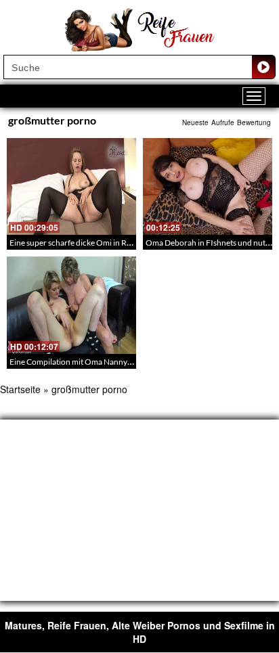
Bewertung (254, 122)
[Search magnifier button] (263, 66)
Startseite (20, 389)
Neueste (195, 122)
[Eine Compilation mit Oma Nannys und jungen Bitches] (71, 304)
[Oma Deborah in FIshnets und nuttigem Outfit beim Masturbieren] (207, 186)
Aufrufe (222, 122)
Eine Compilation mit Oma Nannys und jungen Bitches (104, 362)
